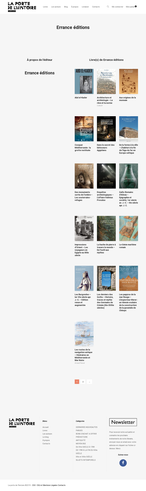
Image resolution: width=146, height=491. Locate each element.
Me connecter (117, 7)
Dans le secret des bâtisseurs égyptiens (106, 147)
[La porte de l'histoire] (23, 7)
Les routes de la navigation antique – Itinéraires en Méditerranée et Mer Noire (83, 355)
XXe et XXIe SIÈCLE (84, 457)
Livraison (85, 7)
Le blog (46, 437)
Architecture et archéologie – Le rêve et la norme (105, 100)
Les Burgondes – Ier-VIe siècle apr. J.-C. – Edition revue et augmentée (83, 299)
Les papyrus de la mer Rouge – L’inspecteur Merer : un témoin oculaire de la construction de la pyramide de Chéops (128, 302)
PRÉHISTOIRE (81, 437)
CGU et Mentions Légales (47, 485)
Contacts (96, 7)
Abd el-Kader (81, 97)
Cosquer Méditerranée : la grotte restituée (83, 147)
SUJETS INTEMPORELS (86, 460)
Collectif (100, 106)
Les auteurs (56, 7)
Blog (66, 7)
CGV (34, 485)
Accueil (45, 427)
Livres (45, 7)
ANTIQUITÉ (80, 440)
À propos (74, 7)
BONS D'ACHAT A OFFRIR (86, 434)
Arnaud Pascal (80, 363)
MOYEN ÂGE (81, 444)
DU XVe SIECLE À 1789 (85, 447)
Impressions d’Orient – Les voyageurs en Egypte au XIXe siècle (82, 250)
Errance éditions (40, 73)
